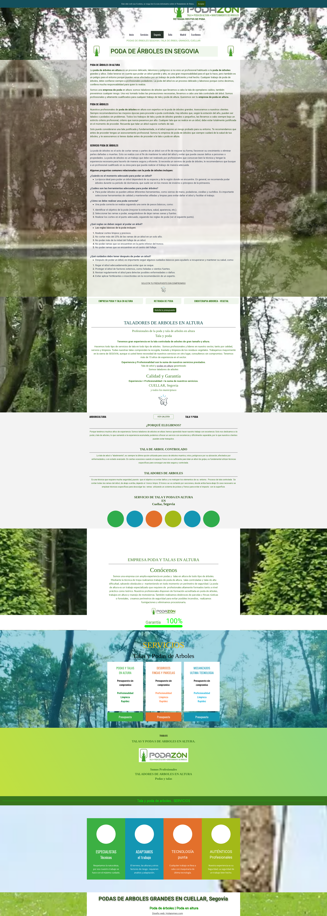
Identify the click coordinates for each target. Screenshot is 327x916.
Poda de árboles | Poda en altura (174, 908)
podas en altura (165, 365)
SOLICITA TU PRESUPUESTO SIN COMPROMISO (163, 283)
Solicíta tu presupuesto (165, 310)
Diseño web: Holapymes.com (167, 913)
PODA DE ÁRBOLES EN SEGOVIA (154, 51)
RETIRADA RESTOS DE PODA (189, 19)
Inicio (131, 34)
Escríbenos (196, 34)
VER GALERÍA (163, 416)
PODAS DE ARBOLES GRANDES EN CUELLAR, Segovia (163, 899)
